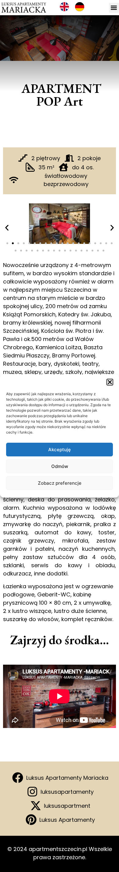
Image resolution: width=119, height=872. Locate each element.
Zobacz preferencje (59, 483)
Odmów (59, 466)
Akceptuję (59, 449)
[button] (110, 382)
